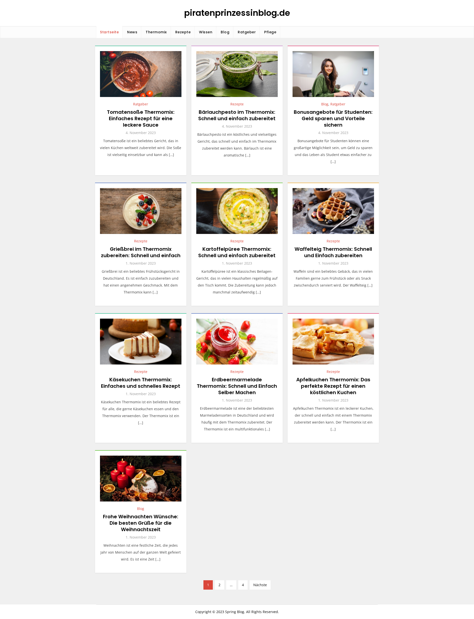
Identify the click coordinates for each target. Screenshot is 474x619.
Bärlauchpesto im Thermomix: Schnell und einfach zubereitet (237, 115)
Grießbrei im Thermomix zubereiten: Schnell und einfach (140, 252)
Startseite (109, 32)
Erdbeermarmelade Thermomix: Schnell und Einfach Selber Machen (237, 386)
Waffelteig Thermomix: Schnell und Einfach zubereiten (333, 252)
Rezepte (183, 32)
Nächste (260, 584)
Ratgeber (247, 32)
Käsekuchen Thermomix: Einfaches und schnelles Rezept (140, 382)
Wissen (205, 32)
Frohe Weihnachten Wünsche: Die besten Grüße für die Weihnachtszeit (140, 523)
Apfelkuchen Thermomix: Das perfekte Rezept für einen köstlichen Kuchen (333, 386)
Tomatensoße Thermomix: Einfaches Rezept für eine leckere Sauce (141, 118)
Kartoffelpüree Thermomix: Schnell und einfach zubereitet (237, 252)
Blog (225, 32)
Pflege (270, 32)
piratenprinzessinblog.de (237, 13)
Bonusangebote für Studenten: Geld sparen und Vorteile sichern (333, 118)
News (132, 32)
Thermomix (156, 32)
